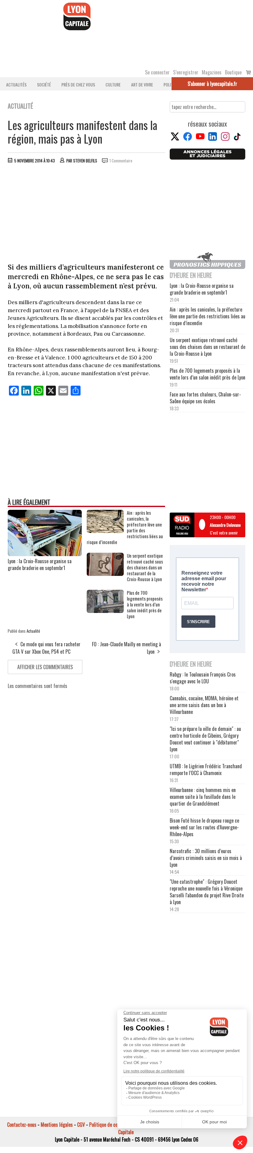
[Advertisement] (87, 214)
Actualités (16, 84)
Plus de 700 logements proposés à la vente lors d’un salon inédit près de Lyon (145, 604)
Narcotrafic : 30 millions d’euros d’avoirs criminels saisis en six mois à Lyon (206, 858)
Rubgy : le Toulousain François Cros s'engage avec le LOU (203, 678)
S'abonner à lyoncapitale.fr (212, 83)
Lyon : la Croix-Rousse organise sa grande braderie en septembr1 (40, 564)
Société (44, 84)
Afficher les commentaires (45, 667)
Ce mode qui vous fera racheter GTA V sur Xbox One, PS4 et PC (46, 647)
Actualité (33, 631)
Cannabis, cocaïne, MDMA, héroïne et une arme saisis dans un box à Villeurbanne (204, 705)
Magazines (212, 72)
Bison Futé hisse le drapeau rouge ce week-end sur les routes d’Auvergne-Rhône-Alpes (204, 827)
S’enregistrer (185, 72)
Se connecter (157, 72)
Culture (113, 84)
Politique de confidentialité (115, 1124)
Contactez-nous (21, 1124)
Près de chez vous (78, 84)
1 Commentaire (121, 160)
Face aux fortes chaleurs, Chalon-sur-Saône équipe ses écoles (205, 398)
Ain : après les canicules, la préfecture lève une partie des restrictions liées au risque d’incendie (125, 527)
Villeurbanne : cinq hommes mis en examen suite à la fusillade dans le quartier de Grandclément (203, 796)
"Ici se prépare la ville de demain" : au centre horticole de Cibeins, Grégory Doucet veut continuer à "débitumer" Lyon (205, 739)
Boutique (233, 72)
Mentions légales (57, 1124)
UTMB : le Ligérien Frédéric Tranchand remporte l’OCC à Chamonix (206, 769)
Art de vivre (142, 84)
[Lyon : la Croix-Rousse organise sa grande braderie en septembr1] (45, 554)
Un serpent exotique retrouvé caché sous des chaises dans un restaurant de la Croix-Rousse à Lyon (145, 567)
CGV (81, 1124)
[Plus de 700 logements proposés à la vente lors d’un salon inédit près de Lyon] (105, 610)
